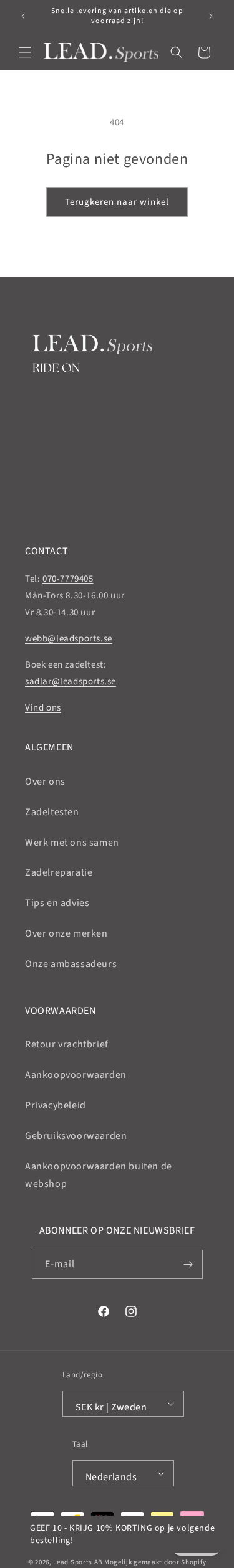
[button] (25, 52)
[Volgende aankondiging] (211, 16)
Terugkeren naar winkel (117, 202)
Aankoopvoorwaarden (76, 1075)
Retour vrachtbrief (67, 1044)
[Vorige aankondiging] (23, 16)
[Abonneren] (188, 1264)
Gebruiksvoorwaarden (76, 1136)
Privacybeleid (55, 1105)
